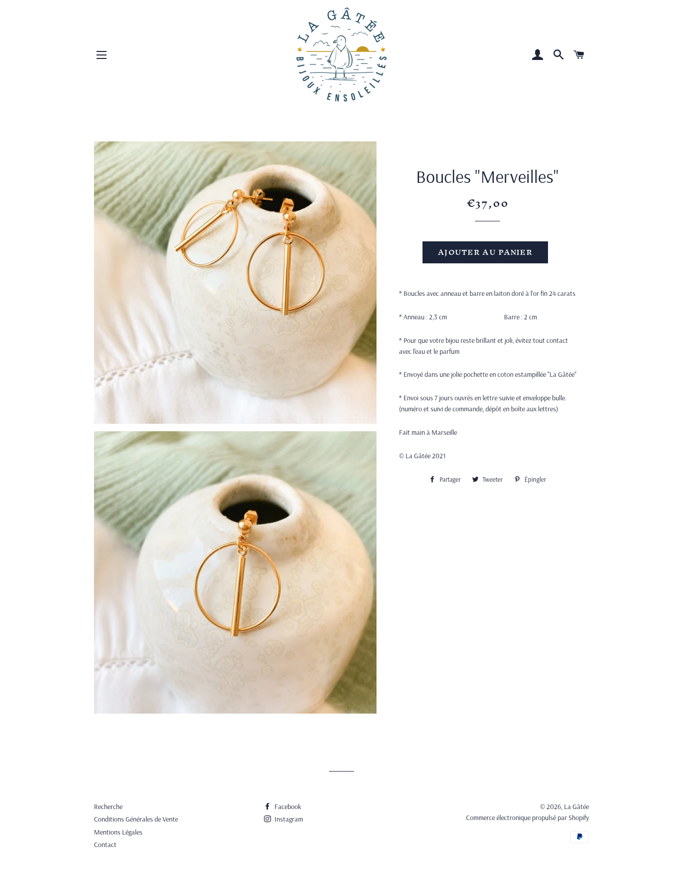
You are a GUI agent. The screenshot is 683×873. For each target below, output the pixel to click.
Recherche (108, 806)
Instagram (288, 819)
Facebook (287, 806)
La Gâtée (576, 806)
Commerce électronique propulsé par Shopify (527, 817)
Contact (105, 844)
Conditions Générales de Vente (136, 819)
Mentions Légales (118, 832)
